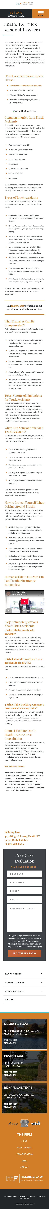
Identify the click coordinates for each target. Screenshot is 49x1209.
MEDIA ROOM (10, 1043)
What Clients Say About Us (14, 766)
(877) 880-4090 (16, 15)
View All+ (10, 1000)
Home (24, 1141)
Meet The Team (24, 1147)
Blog (24, 1160)
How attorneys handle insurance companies (25, 86)
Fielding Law (24, 1196)
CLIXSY (32, 1204)
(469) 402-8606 (10, 1072)
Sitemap (24, 1167)
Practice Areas (25, 1154)
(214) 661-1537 (17, 305)
